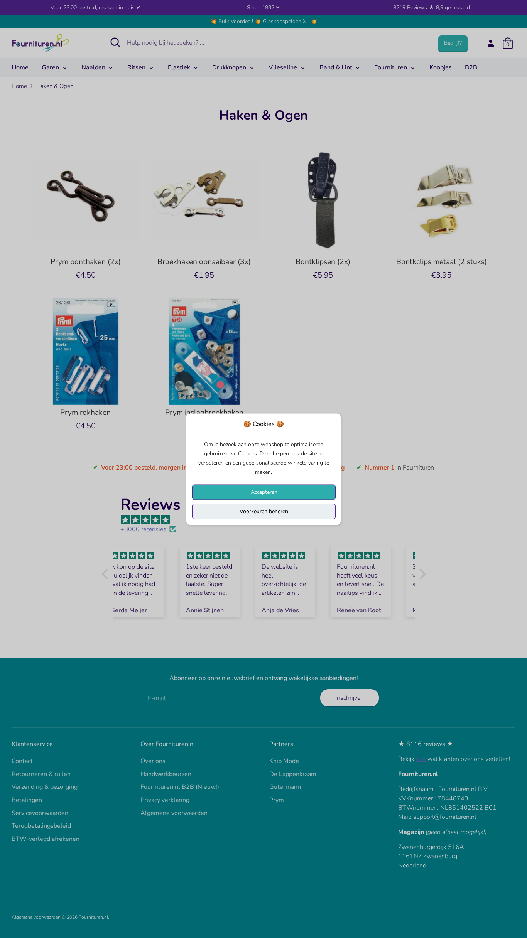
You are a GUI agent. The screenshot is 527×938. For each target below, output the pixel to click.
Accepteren (264, 491)
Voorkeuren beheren (264, 511)
